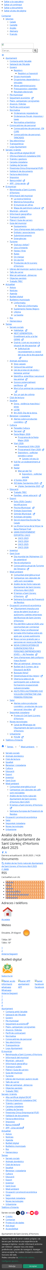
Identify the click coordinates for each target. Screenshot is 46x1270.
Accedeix (6, 919)
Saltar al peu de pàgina (15, 10)
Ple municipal (12, 1020)
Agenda (9, 888)
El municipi (7, 1051)
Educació (10, 771)
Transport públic (14, 1066)
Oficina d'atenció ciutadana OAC (21, 1100)
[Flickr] (27, 1212)
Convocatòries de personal (19, 1039)
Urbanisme (11, 829)
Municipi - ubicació (15, 1060)
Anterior (6, 954)
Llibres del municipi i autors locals (22, 1078)
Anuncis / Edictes (14, 1030)
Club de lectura (13, 759)
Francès (13, 34)
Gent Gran (11, 780)
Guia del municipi (14, 1072)
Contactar (6, 15)
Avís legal (10, 1225)
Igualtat (9, 762)
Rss (7, 1149)
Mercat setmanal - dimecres (19, 1085)
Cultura (9, 768)
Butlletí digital (12, 1143)
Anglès (13, 28)
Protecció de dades (15, 1222)
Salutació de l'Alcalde (16, 1014)
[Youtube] (32, 1212)
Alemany (14, 31)
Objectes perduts (14, 1088)
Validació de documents (17, 1115)
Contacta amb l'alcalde (16, 1011)
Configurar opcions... (11, 1261)
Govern (9, 1017)
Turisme (9, 1075)
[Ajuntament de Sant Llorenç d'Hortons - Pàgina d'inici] (17, 45)
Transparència (12, 1045)
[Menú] (3, 55)
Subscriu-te (7, 976)
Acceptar (33, 1266)
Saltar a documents (13, 7)
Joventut (10, 777)
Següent (14, 954)
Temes (10, 746)
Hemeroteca (12, 1152)
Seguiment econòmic (16, 1023)
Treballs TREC (12, 1091)
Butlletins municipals (16, 1146)
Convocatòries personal (17, 894)
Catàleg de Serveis (14, 1109)
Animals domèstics (15, 756)
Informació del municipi (17, 1057)
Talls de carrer (12, 1082)
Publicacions (12, 897)
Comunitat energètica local (23, 786)
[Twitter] (18, 1212)
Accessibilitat (12, 1228)
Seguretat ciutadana (15, 823)
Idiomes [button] (9, 18)
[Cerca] (35, 50)
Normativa (11, 1036)
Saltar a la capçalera (13, 1)
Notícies (9, 882)
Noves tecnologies (14, 826)
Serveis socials (13, 753)
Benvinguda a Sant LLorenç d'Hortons (24, 1054)
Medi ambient (28, 746)
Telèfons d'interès (10, 1207)
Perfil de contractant (16, 1033)
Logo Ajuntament (14, 1048)
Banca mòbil (12, 1124)
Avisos (9, 885)
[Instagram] (36, 1212)
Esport (9, 774)
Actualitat (6, 1130)
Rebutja (12, 1266)
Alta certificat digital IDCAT (18, 1097)
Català (13, 22)
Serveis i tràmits (9, 1094)
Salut (8, 820)
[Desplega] (16, 747)
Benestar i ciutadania (16, 765)
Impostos (10, 1121)
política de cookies (26, 1257)
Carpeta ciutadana (14, 1106)
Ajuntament (7, 1008)
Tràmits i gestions (14, 1103)
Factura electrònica (15, 1118)
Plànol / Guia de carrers (17, 1069)
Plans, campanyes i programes (20, 1027)
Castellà (13, 25)
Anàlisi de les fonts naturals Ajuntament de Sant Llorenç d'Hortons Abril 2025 (23, 798)
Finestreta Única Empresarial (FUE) (22, 1112)
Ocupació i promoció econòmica (21, 817)
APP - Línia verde (14, 1127)
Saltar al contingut (13, 4)
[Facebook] (23, 1212)
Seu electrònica (13, 1042)
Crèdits (9, 1216)
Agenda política (13, 891)
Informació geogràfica (16, 1063)
